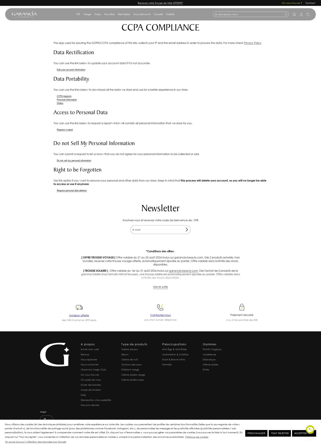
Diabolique (209, 359)
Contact (310, 3)
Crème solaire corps (132, 379)
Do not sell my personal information (74, 160)
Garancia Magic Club (93, 369)
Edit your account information (71, 69)
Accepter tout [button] (304, 433)
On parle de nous (91, 379)
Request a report (65, 129)
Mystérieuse (209, 354)
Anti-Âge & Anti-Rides (174, 349)
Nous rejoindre (89, 359)
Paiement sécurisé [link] (241, 315)
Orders (60, 103)
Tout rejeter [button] (280, 433)
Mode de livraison (91, 389)
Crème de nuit (129, 359)
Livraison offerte (79, 315)
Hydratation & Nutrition (175, 354)
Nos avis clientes (90, 405)
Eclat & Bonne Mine (173, 359)
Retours (85, 354)
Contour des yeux (131, 364)
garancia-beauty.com (183, 270)
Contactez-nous (160, 315)
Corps (97, 14)
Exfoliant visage (130, 369)
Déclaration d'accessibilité (96, 400)
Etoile (206, 369)
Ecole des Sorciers (91, 384)
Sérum (124, 354)
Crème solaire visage (133, 374)
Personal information (67, 99)
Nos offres (109, 14)
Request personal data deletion (72, 190)
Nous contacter (89, 364)
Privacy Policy (252, 43)
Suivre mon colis (90, 349)
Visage (87, 14)
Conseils (158, 14)
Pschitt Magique (212, 349)
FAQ (83, 395)
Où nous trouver (90, 374)
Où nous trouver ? (292, 3)
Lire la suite (160, 286)
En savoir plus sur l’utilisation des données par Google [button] (35, 441)
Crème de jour (129, 349)
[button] (67, 442)
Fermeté (167, 364)
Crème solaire (210, 364)
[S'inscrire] (186, 229)
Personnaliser (256, 433)
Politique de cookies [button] (196, 436)
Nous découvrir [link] (141, 14)
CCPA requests (64, 96)
